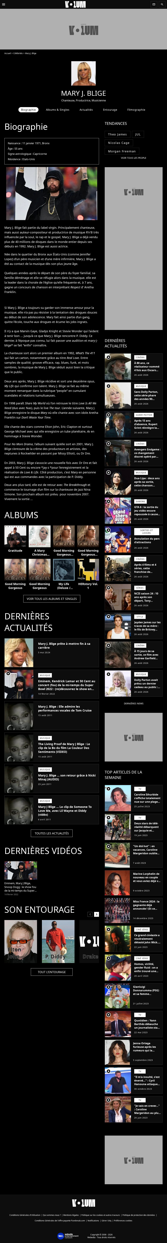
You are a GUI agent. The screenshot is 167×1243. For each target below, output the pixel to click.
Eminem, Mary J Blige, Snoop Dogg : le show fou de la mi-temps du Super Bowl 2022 (20, 886)
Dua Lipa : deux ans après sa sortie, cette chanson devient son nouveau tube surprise (147, 487)
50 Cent (20, 467)
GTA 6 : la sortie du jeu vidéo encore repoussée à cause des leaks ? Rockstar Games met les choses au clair (147, 516)
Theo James (117, 134)
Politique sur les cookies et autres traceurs (100, 1215)
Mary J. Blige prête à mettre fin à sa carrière (64, 645)
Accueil (7, 53)
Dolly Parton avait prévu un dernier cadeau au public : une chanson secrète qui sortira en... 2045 (146, 689)
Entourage (110, 110)
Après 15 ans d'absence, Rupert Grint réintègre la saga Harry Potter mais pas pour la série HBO (145, 429)
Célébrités (18, 53)
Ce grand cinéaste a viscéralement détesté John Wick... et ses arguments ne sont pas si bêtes (147, 942)
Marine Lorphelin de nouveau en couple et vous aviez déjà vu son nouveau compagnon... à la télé (146, 883)
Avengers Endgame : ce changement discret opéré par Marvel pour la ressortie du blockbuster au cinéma (147, 460)
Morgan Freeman (122, 151)
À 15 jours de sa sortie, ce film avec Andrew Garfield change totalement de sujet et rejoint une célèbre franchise (146, 661)
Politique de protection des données (138, 1215)
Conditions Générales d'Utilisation (24, 1215)
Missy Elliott (66, 453)
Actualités (86, 110)
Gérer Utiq (106, 1220)
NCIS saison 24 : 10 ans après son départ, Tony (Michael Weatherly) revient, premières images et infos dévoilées (147, 604)
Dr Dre (85, 453)
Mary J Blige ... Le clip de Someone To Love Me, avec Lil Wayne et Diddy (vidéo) (65, 811)
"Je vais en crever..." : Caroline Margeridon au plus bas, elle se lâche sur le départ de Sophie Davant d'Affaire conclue (147, 1116)
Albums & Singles (57, 110)
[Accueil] (78, 4)
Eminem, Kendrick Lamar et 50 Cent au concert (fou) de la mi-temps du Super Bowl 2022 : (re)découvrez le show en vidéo (66, 687)
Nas (28, 408)
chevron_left (90, 914)
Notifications (93, 1220)
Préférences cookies (123, 1220)
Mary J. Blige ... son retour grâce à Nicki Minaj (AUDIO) (67, 777)
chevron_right (97, 914)
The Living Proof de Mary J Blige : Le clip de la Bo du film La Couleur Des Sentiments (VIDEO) (64, 748)
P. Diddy (81, 336)
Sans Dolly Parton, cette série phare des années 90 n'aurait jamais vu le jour (146, 399)
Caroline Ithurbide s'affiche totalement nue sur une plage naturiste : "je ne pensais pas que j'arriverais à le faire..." (147, 805)
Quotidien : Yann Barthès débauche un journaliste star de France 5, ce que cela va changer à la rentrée (147, 1029)
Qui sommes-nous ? (52, 1215)
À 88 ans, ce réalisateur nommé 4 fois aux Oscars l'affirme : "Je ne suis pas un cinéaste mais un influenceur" (147, 373)
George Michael (15, 431)
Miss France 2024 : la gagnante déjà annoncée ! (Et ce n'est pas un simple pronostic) (146, 909)
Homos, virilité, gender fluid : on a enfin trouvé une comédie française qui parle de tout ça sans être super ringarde (146, 974)
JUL (138, 134)
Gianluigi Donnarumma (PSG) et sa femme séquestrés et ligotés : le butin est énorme (146, 994)
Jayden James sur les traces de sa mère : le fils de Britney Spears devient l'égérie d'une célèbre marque (147, 631)
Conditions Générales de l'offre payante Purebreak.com (60, 1220)
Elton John (52, 427)
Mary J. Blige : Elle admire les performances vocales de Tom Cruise (65, 708)
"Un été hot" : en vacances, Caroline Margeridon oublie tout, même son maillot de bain (145, 853)
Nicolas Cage (119, 143)
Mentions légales (71, 1215)
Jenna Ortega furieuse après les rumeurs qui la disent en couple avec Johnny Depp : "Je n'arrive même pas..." (145, 1054)
